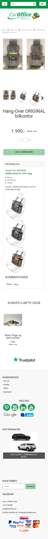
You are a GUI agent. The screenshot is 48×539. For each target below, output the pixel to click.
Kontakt (6, 385)
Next (41, 64)
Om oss (6, 381)
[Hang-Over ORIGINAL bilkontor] (24, 54)
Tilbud (5, 388)
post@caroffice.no (10, 509)
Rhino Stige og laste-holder (13, 336)
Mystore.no (32, 512)
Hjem (4, 30)
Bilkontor (13, 30)
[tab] (24, 164)
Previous (6, 64)
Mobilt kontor (27, 30)
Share (9, 284)
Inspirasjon (7, 392)
